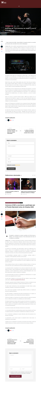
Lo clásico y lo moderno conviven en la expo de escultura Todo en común (29, 131)
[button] (19, 6)
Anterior (10, 128)
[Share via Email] (2, 51)
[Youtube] (2, 49)
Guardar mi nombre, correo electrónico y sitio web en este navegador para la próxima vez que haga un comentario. (21, 373)
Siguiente (31, 338)
